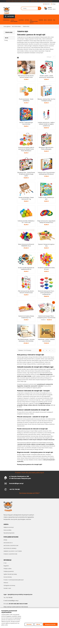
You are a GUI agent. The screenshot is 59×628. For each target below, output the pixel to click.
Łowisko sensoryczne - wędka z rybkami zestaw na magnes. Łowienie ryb (46, 124)
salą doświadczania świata (37, 47)
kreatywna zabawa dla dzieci (38, 454)
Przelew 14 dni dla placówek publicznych (14, 579)
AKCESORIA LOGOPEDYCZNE (11, 545)
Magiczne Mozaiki (26, 454)
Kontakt (50, 20)
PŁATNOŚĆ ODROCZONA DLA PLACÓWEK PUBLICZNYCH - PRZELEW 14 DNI (21, 1)
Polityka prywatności (9, 571)
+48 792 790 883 (14, 489)
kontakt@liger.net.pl (16, 483)
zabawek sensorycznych (40, 412)
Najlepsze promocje (9, 527)
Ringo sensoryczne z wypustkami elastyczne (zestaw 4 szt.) (46, 221)
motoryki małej (37, 38)
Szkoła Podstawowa (14, 20)
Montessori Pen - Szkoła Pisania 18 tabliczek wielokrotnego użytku (26, 174)
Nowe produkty (7, 530)
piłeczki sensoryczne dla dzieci (38, 419)
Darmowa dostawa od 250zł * (45, 1)
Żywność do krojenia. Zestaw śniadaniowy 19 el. (26, 316)
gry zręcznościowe (44, 360)
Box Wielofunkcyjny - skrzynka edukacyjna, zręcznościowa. (26, 340)
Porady (6, 40)
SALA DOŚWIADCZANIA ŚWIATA (34, 21)
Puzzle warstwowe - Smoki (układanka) (26, 100)
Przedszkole (6, 20)
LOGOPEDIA (21, 20)
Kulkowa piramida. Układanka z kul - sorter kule (26, 221)
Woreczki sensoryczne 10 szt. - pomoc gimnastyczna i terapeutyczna (46, 292)
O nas (5, 563)
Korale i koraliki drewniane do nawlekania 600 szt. (26, 268)
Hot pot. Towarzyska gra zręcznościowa (26, 123)
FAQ (54, 20)
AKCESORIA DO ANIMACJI (10, 548)
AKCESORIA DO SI (8, 542)
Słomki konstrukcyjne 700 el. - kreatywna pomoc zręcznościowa (46, 316)
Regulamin (6, 565)
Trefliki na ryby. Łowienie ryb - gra (46, 198)
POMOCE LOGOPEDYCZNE (10, 554)
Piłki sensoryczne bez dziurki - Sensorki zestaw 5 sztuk (26, 76)
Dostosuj (29, 624)
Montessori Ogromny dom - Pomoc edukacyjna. (46, 148)
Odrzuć (38, 624)
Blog (45, 20)
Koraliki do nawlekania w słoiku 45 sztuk (46, 268)
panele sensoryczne (43, 431)
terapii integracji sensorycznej (46, 442)
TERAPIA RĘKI (8, 32)
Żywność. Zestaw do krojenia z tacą (46, 245)
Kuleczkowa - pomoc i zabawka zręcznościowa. (46, 340)
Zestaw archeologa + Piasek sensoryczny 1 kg (26, 198)
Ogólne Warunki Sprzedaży (10, 574)
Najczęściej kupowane (9, 533)
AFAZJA (5, 540)
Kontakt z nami (7, 588)
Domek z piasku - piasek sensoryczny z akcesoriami (46, 76)
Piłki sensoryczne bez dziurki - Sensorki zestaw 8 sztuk (26, 291)
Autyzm (27, 20)
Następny (52, 350)
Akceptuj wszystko (50, 624)
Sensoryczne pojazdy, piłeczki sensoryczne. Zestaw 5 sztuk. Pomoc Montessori (26, 149)
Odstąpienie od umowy (9, 585)
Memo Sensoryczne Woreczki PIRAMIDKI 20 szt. (26, 245)
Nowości (41, 20)
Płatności (6, 582)
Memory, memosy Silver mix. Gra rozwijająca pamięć (46, 100)
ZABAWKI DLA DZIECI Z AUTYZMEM (13, 551)
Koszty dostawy (8, 577)
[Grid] (18, 58)
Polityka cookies (8, 568)
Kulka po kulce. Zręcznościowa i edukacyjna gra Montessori (46, 173)
